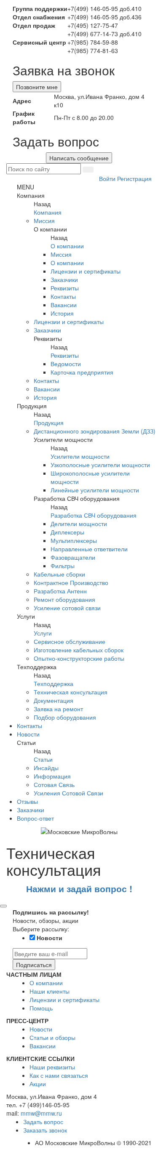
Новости (28, 734)
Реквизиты (65, 288)
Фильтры (63, 565)
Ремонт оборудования (64, 599)
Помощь (41, 1008)
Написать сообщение (79, 158)
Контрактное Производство (71, 582)
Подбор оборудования (65, 717)
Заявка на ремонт (58, 708)
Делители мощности (79, 523)
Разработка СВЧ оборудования (94, 515)
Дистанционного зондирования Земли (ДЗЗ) (94, 431)
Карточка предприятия (82, 372)
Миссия (44, 220)
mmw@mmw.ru (41, 1113)
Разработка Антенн (60, 591)
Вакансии (64, 304)
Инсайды (46, 767)
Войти (108, 178)
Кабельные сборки (59, 574)
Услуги (43, 633)
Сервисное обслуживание (69, 641)
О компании (67, 246)
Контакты (63, 296)
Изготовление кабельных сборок (78, 650)
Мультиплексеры (74, 540)
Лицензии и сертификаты (86, 271)
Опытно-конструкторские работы (79, 658)
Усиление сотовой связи (67, 607)
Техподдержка (53, 683)
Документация (53, 700)
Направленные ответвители (89, 549)
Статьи (43, 759)
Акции (37, 1083)
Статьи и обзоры (52, 1037)
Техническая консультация (70, 692)
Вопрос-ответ (35, 818)
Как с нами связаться (58, 1075)
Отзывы (27, 801)
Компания (48, 212)
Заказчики (64, 279)
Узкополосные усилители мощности (100, 464)
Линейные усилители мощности (95, 490)
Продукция (49, 422)
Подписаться (34, 964)
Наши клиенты (49, 991)
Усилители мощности (80, 456)
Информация (52, 776)
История (62, 313)
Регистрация (134, 178)
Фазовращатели (73, 557)
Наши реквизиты (52, 1067)
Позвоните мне (37, 86)
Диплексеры (67, 532)
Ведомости (66, 363)
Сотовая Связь (54, 784)
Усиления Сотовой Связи (68, 793)
